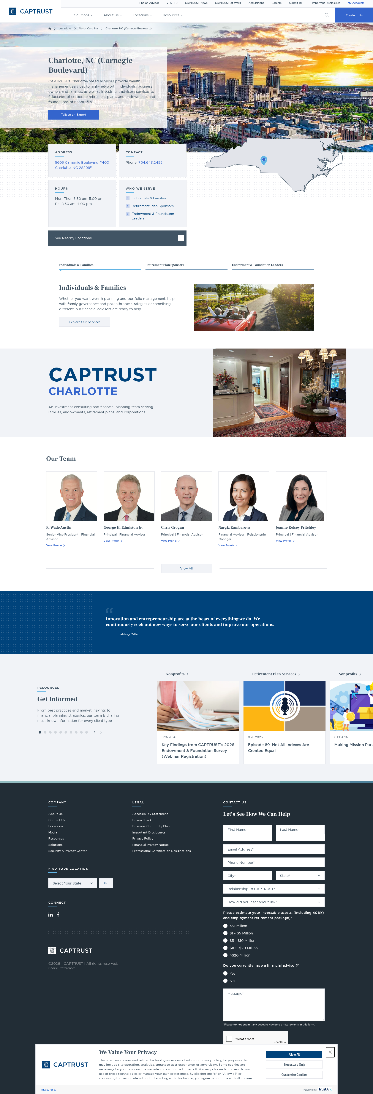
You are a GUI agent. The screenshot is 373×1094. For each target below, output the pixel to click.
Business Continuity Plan (151, 826)
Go (106, 883)
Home (49, 28)
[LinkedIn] (50, 914)
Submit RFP (296, 3)
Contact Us (354, 15)
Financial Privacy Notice (150, 845)
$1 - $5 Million (241, 933)
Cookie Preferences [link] (61, 968)
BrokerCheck (142, 820)
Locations (141, 15)
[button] (330, 1052)
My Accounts (356, 3)
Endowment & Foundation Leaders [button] (257, 265)
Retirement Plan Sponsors (153, 206)
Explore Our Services (84, 322)
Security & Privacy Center (67, 851)
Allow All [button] (294, 1054)
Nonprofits (175, 674)
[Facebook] (58, 914)
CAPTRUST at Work (228, 3)
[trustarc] (325, 1089)
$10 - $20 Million (244, 948)
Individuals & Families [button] (76, 265)
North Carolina (88, 28)
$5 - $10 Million (242, 940)
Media (52, 832)
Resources (171, 15)
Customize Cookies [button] (294, 1075)
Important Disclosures (326, 3)
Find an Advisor (149, 3)
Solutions (81, 15)
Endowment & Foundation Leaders (153, 216)
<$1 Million (238, 926)
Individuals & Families (149, 198)
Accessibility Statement (150, 814)
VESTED (172, 3)
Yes (232, 973)
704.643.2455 (150, 162)
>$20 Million (240, 955)
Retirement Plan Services (274, 674)
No (232, 981)
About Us (111, 15)
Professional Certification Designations (161, 851)
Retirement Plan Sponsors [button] (164, 265)
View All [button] (186, 568)
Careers (276, 3)
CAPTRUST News (196, 3)
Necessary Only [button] (294, 1064)
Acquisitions (256, 3)
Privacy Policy (48, 1089)
